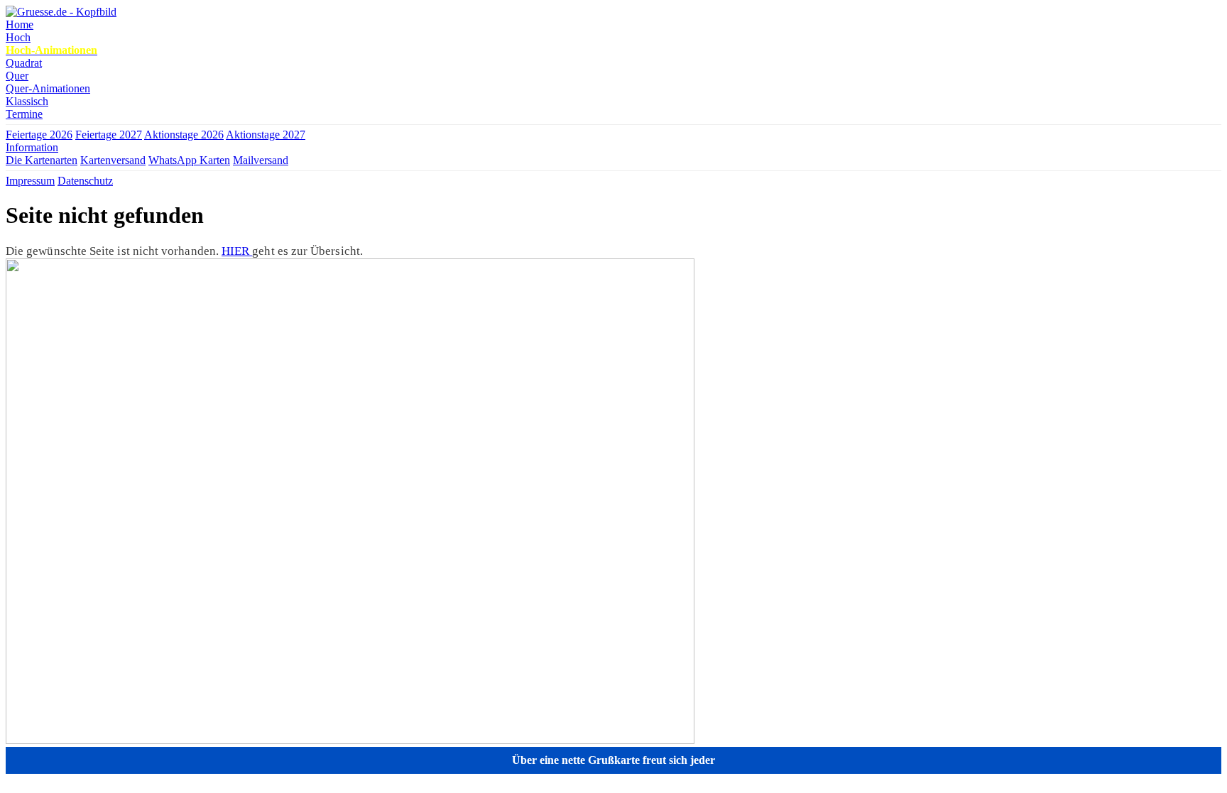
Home (19, 24)
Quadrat (24, 63)
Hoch (18, 37)
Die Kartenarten (41, 160)
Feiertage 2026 (39, 134)
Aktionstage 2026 (184, 134)
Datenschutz (85, 181)
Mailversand (260, 160)
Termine (24, 114)
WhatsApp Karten (189, 160)
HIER (237, 251)
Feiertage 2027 (108, 134)
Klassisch (27, 101)
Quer (17, 76)
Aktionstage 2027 (265, 134)
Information (32, 147)
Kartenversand (113, 160)
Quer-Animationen (48, 88)
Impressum (30, 181)
